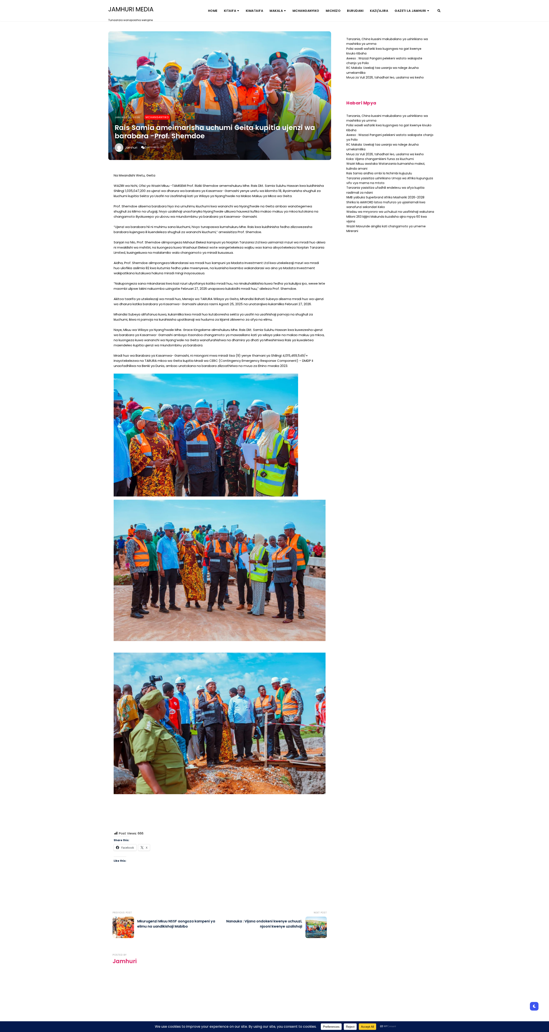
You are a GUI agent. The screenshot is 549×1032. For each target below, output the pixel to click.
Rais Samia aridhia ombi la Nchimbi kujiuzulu (379, 173)
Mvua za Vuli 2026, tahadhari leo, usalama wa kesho (385, 77)
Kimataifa (254, 11)
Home (212, 11)
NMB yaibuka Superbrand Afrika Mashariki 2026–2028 (385, 197)
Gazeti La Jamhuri (410, 11)
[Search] (439, 11)
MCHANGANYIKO (306, 11)
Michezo (333, 11)
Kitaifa (230, 11)
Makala (276, 11)
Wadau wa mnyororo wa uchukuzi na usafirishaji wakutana (390, 212)
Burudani (355, 11)
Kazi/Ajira (379, 11)
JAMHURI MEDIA (131, 9)
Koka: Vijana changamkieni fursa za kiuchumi (380, 159)
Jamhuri (131, 147)
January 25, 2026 (127, 117)
